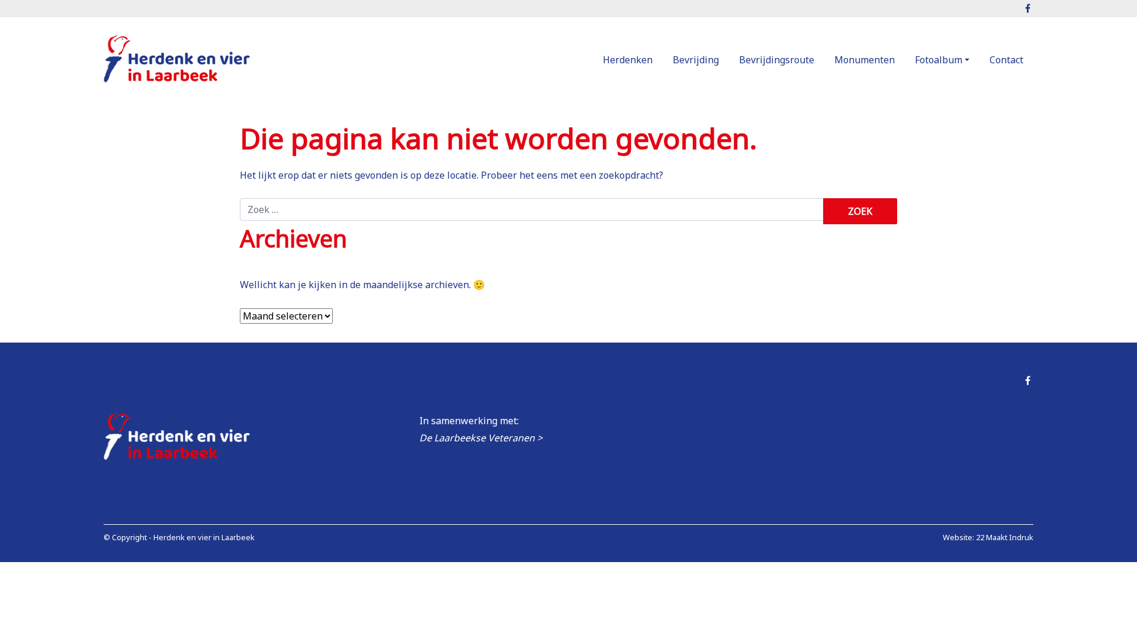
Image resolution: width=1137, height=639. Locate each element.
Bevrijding (696, 59)
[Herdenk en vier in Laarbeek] (178, 60)
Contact (1006, 59)
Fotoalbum (938, 59)
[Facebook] (1027, 380)
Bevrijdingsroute (776, 59)
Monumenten (864, 59)
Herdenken (628, 59)
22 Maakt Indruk (1004, 537)
